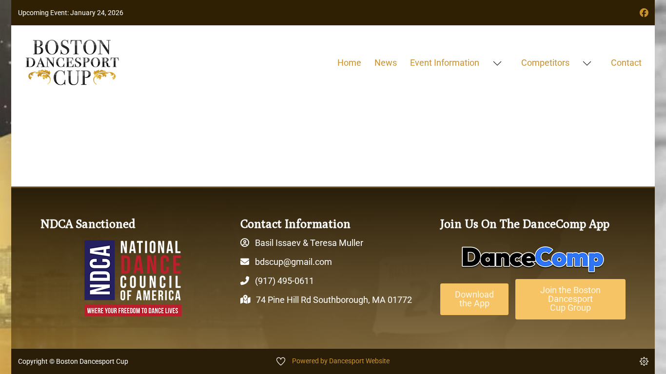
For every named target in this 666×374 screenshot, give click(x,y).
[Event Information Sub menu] (497, 63)
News (385, 62)
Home (349, 62)
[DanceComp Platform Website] (533, 259)
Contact (626, 62)
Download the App (474, 298)
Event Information (444, 62)
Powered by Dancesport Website (341, 361)
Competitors (545, 62)
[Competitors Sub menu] (587, 63)
